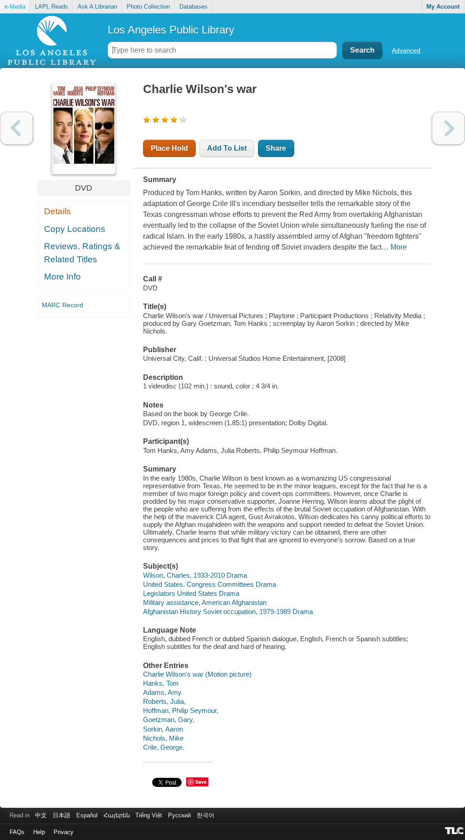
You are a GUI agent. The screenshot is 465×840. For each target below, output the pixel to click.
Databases (193, 6)
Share (276, 148)
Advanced (406, 50)
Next (448, 128)
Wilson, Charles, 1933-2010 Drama (195, 575)
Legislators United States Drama (191, 593)
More (399, 247)
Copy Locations (74, 229)
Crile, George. (163, 747)
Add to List (227, 148)
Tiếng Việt (148, 815)
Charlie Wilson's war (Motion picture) (197, 674)
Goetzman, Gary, (168, 719)
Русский (179, 815)
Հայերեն (117, 815)
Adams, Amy (162, 692)
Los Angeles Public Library (171, 30)
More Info (62, 276)
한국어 (205, 815)
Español (87, 815)
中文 (41, 815)
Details (57, 211)
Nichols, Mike (163, 738)
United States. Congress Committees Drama (209, 584)
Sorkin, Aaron (163, 729)
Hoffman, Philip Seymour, (180, 710)
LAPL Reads (51, 6)
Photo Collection (148, 6)
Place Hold (169, 148)
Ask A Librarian (97, 6)
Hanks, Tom (161, 683)
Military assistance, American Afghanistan (205, 602)
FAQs (17, 832)
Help (39, 832)
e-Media (15, 6)
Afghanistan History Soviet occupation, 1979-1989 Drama (228, 611)
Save (201, 781)
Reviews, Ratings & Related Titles (82, 252)
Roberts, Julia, (164, 701)
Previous (16, 128)
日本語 (61, 815)
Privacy (64, 832)
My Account (443, 6)
